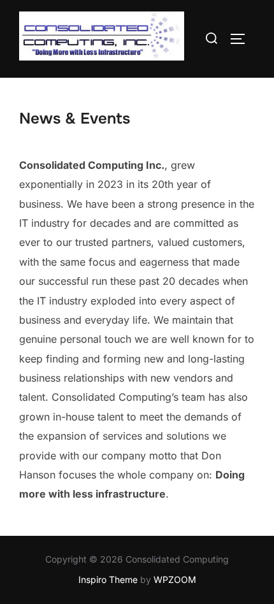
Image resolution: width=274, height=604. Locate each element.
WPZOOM (175, 579)
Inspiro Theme (108, 579)
